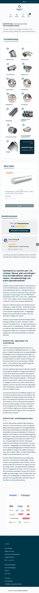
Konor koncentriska (11, 137)
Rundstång (9, 120)
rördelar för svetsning (17, 292)
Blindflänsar (9, 104)
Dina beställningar (10, 564)
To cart (19, 205)
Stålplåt (8, 152)
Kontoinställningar (10, 567)
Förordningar (8, 548)
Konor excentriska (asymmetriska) (26, 136)
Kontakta (7, 578)
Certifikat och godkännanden (13, 584)
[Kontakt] (35, 1)
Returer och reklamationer (12, 554)
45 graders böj (10, 59)
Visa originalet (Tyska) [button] (16, 249)
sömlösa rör (6, 292)
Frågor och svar (9, 551)
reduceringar (16, 294)
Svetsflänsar (24, 89)
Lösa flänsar (24, 104)
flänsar (26, 292)
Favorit (7, 570)
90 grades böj (24, 59)
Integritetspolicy (9, 557)
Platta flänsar (9, 89)
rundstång (32, 292)
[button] (1, 244)
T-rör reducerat (10, 74)
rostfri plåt (6, 294)
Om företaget (9, 581)
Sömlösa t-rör (24, 74)
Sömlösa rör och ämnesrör (25, 120)
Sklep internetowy (17, 590)
